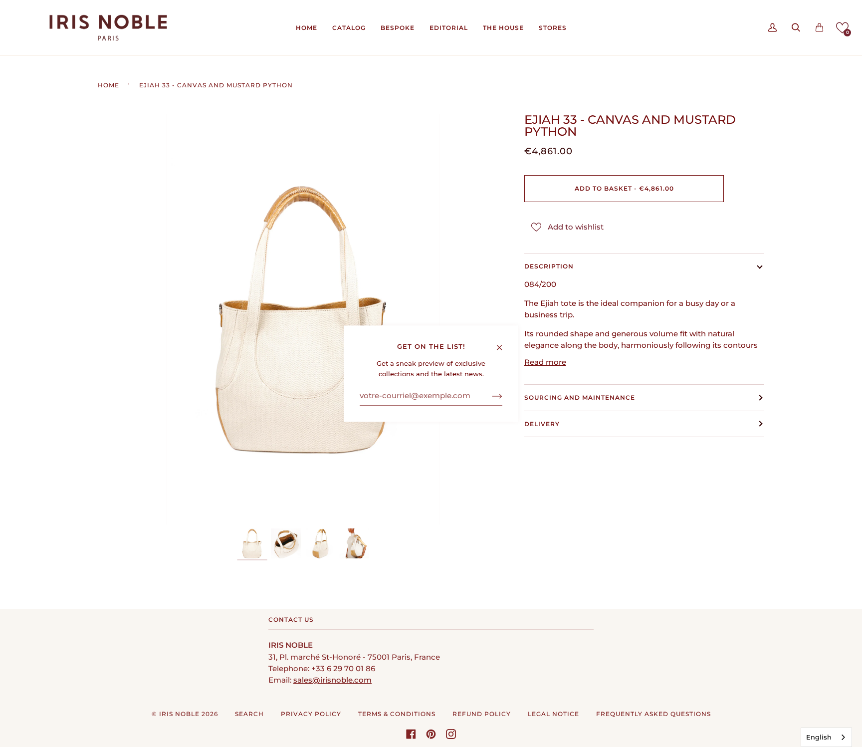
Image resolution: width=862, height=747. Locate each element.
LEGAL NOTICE (553, 714)
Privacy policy (311, 714)
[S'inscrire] (489, 396)
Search (249, 714)
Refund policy (481, 714)
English (819, 737)
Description (549, 266)
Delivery (542, 424)
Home (108, 85)
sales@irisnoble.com (332, 680)
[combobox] (826, 737)
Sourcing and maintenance (579, 397)
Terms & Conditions (396, 714)
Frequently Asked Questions (653, 714)
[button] (842, 27)
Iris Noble (179, 714)
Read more (545, 362)
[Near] (503, 342)
